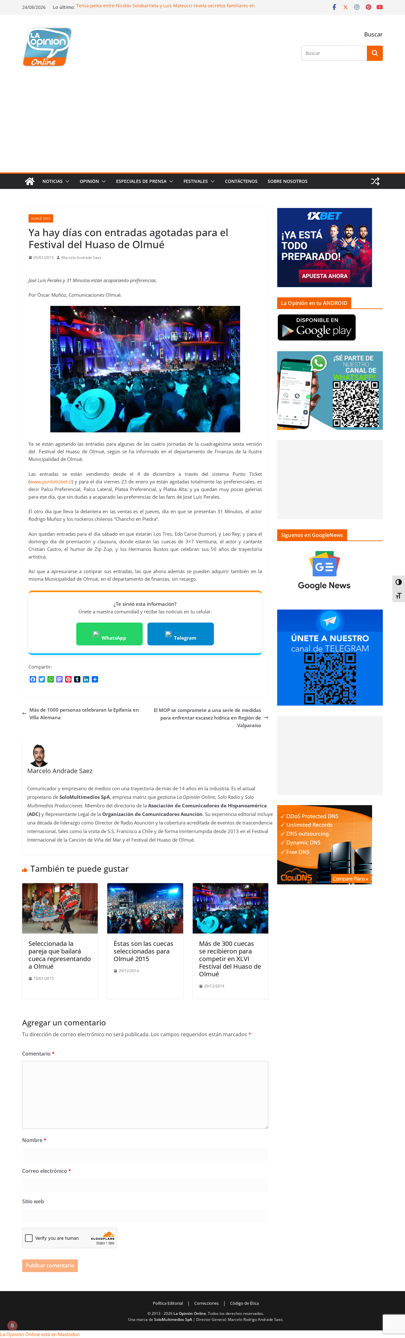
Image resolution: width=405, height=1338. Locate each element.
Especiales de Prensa (141, 181)
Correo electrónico (46, 1170)
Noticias (52, 181)
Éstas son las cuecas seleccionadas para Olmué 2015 (143, 951)
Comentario (38, 1053)
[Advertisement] (202, 125)
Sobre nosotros (288, 181)
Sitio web (33, 1201)
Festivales (196, 181)
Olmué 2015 (41, 218)
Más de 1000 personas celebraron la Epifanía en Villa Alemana (84, 714)
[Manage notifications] (12, 1326)
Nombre (34, 1140)
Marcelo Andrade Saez (81, 257)
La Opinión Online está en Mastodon (40, 1334)
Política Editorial (168, 1303)
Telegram (185, 638)
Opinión (89, 181)
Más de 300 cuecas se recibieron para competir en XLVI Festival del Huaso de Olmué (230, 958)
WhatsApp (114, 638)
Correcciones (206, 1303)
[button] (66, 181)
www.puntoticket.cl (51, 481)
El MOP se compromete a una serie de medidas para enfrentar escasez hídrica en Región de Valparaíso (207, 717)
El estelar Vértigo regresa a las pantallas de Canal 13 (132, 5)
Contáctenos (241, 181)
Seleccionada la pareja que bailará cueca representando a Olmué (59, 955)
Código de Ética (244, 1303)
